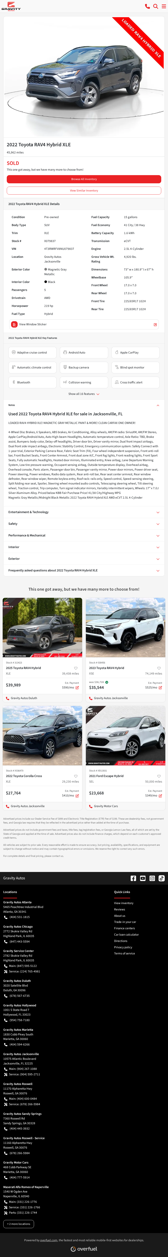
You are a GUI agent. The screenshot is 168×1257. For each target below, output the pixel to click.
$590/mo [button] (70, 685)
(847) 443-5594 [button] (20, 941)
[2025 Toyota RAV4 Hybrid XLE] (42, 627)
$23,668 (96, 793)
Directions (120, 941)
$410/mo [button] (70, 793)
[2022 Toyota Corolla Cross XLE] (42, 735)
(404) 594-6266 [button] (20, 1044)
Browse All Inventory (84, 179)
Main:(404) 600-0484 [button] (23, 1098)
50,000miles (153, 781)
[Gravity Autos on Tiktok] (160, 878)
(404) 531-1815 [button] (20, 917)
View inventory (123, 903)
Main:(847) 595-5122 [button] (23, 966)
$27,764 (13, 793)
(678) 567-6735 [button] (20, 995)
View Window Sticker (33, 324)
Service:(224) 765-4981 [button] (24, 971)
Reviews (119, 909)
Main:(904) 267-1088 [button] (23, 1069)
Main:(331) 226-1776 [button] (23, 1202)
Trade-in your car (125, 922)
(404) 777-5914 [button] (20, 1177)
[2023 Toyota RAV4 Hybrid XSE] (125, 627)
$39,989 (13, 685)
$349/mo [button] (153, 793)
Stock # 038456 (97, 663)
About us (119, 915)
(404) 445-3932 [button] (20, 1128)
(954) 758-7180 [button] (20, 1020)
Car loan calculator (126, 934)
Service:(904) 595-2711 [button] (24, 1074)
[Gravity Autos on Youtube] (141, 878)
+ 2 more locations (18, 1224)
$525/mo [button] (153, 685)
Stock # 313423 (14, 663)
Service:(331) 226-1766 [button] (24, 1207)
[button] (147, 6)
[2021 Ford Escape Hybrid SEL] (125, 735)
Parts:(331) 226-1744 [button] (23, 1212)
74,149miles (153, 673)
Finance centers (124, 928)
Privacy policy (123, 947)
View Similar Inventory (84, 190)
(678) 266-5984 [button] (20, 1153)
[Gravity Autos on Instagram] (150, 878)
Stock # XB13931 (98, 771)
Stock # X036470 (14, 771)
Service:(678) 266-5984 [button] (24, 1104)
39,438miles (70, 673)
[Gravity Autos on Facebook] (131, 878)
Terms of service (124, 953)
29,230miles (70, 781)
